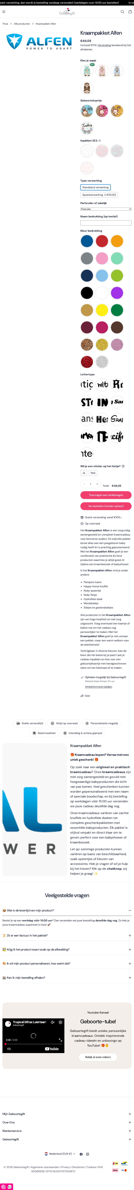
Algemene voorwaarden (45, 1167)
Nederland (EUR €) (60, 1153)
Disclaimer (78, 1167)
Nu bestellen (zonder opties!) (106, 506)
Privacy (65, 1167)
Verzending (104, 45)
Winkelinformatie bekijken (98, 686)
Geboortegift (21, 1167)
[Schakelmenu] (3, 11)
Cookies (91, 1167)
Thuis (5, 23)
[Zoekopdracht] (122, 11)
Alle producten (22, 23)
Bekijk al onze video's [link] (98, 1057)
